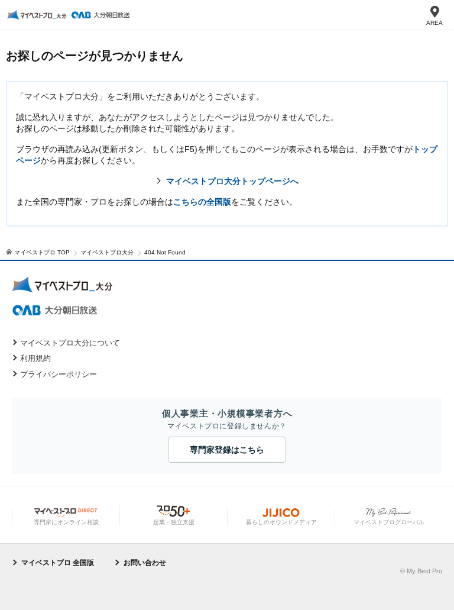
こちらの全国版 (202, 201)
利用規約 (35, 358)
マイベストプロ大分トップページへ (232, 181)
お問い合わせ (145, 563)
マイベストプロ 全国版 (57, 563)
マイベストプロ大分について (70, 342)
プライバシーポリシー (58, 374)
